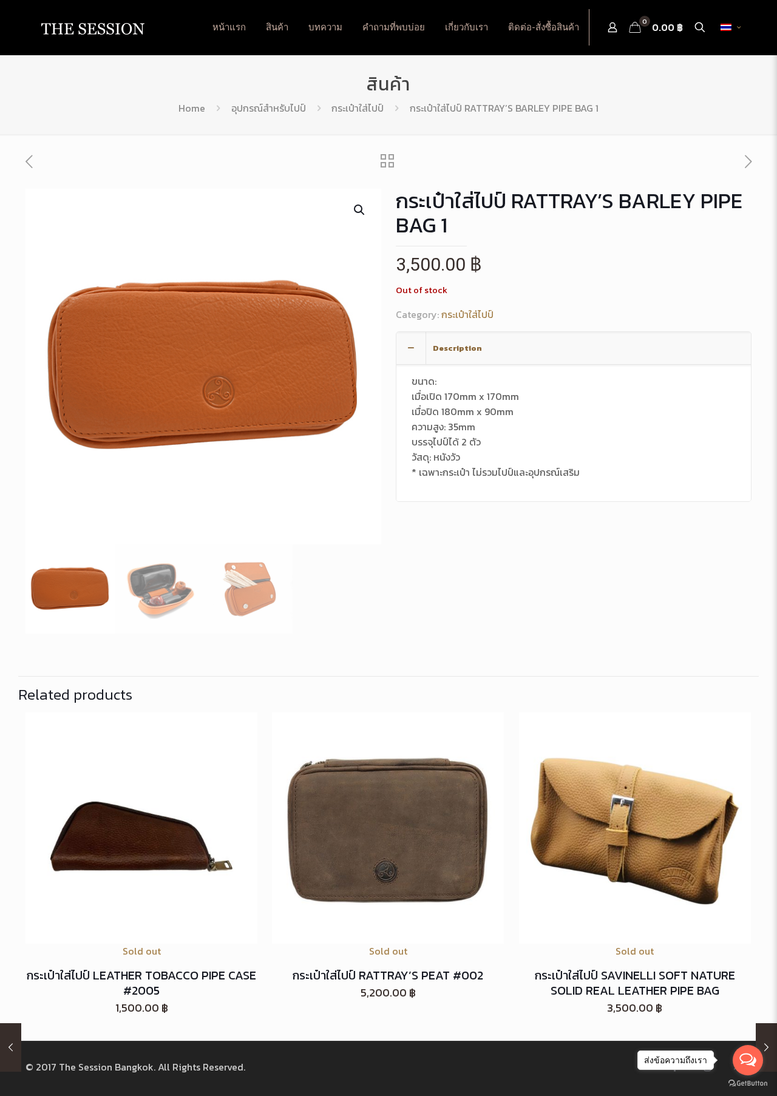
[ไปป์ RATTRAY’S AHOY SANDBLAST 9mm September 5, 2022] (10, 1047)
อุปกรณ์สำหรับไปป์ (268, 108)
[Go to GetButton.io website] (747, 1084)
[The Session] (92, 27)
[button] (360, 210)
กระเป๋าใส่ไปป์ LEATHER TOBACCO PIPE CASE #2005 (141, 983)
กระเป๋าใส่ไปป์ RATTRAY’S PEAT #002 (388, 975)
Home (191, 108)
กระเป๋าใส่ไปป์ (357, 108)
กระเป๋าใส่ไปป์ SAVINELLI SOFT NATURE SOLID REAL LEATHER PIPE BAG (635, 983)
